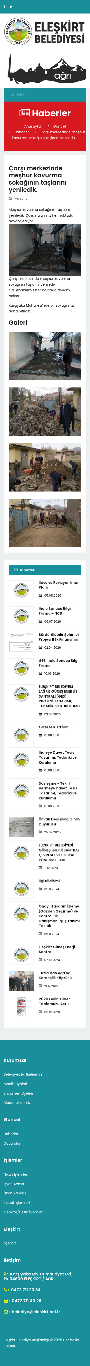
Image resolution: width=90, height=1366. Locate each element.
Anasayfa (33, 126)
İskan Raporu (15, 1193)
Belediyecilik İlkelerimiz (23, 1074)
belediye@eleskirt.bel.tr (35, 1312)
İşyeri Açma (14, 1183)
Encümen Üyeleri (18, 1093)
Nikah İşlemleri (16, 1174)
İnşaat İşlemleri (17, 1202)
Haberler (21, 132)
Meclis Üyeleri (15, 1083)
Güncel (59, 126)
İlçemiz (10, 1243)
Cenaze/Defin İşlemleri (24, 1212)
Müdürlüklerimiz (17, 1102)
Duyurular (12, 1143)
